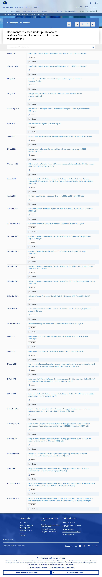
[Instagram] (84, 546)
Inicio (4, 14)
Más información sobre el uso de (62, 567)
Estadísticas (44, 11)
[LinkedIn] (80, 546)
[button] (93, 3)
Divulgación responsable (49, 531)
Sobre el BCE (79, 7)
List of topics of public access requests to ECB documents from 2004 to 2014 (54, 66)
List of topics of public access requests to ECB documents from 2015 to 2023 (54, 53)
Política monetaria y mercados (12, 11)
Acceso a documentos (22, 14)
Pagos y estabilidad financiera (30, 11)
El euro (52, 11)
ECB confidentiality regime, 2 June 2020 (41, 124)
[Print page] (69, 24)
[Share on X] (77, 24)
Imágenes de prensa (26, 530)
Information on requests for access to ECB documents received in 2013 (52, 324)
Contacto (22, 533)
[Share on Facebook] (82, 24)
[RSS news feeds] (97, 546)
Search (91, 3)
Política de (68, 529)
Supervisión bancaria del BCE (87, 11)
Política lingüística (68, 534)
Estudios (59, 11)
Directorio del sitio (9, 539)
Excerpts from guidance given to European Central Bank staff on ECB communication (57, 136)
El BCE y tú (88, 7)
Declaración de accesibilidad (71, 532)
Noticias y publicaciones (71, 11)
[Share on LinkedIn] (87, 24)
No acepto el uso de (75, 572)
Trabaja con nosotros (26, 525)
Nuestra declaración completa (38, 567)
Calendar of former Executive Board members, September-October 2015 (53, 224)
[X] (76, 546)
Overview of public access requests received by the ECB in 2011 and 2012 (53, 351)
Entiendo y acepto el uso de (27, 572)
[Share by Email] (93, 24)
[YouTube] (88, 546)
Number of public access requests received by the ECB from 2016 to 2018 (53, 196)
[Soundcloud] (93, 546)
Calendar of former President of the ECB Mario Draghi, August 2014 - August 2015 (56, 296)
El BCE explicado (25, 527)
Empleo (95, 7)
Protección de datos (68, 522)
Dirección (23, 535)
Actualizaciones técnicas (48, 529)
